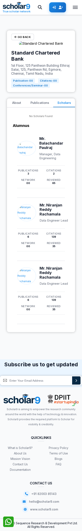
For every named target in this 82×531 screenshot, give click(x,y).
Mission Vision (20, 459)
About (16, 102)
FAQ (58, 464)
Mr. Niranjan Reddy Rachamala (51, 209)
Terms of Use (58, 453)
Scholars (64, 102)
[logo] (22, 400)
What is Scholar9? (20, 448)
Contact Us (20, 464)
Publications (39, 102)
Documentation (20, 469)
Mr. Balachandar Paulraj (51, 143)
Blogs (58, 459)
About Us (20, 453)
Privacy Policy (58, 448)
